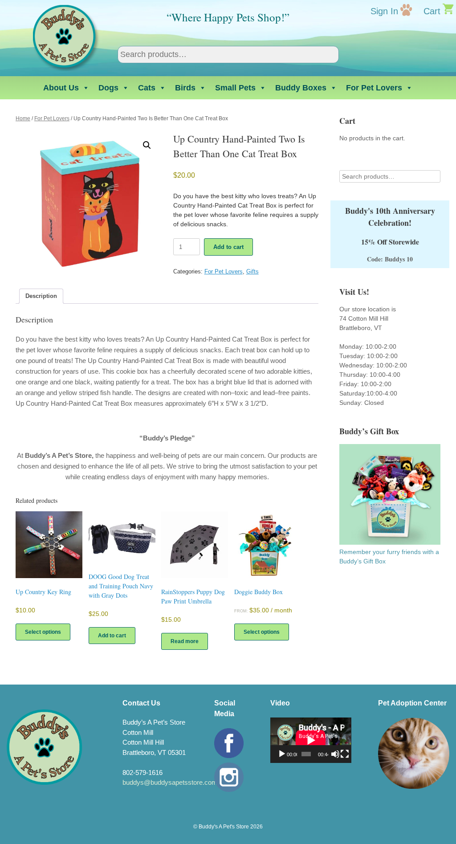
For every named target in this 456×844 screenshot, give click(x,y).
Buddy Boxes (300, 87)
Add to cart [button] (112, 635)
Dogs (108, 87)
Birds (185, 87)
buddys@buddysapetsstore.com (169, 782)
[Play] (281, 754)
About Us (61, 87)
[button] (147, 145)
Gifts (252, 271)
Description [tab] (41, 296)
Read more (185, 641)
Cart (431, 11)
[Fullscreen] (344, 754)
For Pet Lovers (374, 87)
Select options (43, 632)
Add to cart (228, 247)
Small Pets (235, 87)
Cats (146, 87)
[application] (310, 740)
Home (23, 118)
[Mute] (335, 754)
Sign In (384, 11)
